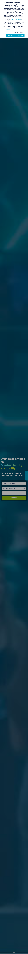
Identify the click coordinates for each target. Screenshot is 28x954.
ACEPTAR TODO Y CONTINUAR (15, 35)
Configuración (7, 29)
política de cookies (16, 19)
